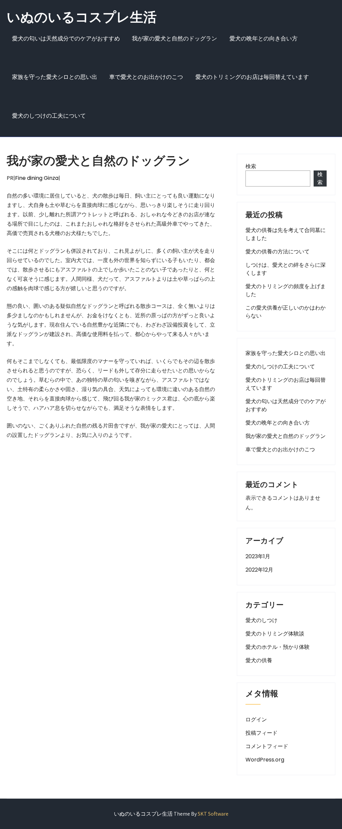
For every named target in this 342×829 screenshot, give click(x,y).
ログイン (256, 719)
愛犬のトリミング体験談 (274, 633)
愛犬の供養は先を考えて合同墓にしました (285, 234)
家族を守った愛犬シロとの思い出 (54, 77)
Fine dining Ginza (36, 178)
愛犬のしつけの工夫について (49, 116)
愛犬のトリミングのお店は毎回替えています (252, 77)
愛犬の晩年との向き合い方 (263, 38)
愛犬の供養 (258, 660)
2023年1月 (257, 556)
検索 (250, 166)
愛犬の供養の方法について (277, 251)
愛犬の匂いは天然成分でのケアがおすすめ (66, 38)
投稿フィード (261, 733)
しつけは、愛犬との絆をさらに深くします (285, 269)
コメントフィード (266, 746)
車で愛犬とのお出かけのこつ (146, 77)
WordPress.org (264, 759)
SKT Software (213, 813)
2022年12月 (259, 570)
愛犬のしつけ (261, 620)
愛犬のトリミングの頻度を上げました (285, 290)
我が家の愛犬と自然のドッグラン (174, 38)
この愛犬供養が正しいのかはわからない (285, 312)
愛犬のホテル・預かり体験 (277, 647)
